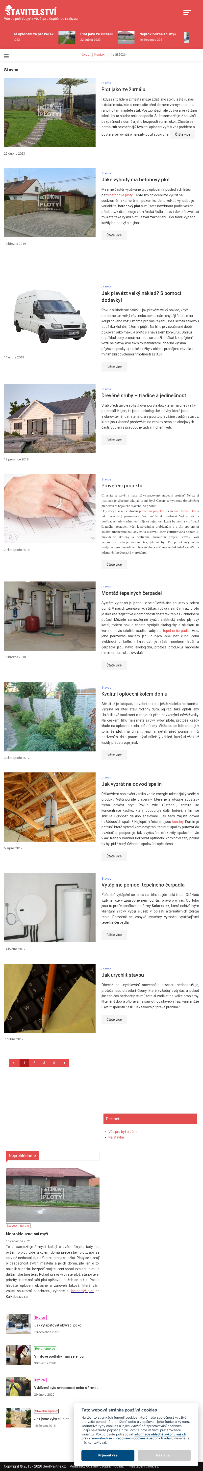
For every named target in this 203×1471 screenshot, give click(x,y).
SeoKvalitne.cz (54, 1466)
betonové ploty (120, 195)
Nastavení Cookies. (144, 1466)
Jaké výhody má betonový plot (136, 180)
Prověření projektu (122, 486)
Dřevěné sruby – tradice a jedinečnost (144, 395)
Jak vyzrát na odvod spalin (132, 784)
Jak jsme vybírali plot (51, 1419)
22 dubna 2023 (84, 39)
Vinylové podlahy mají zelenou (59, 1356)
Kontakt (99, 54)
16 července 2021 (145, 39)
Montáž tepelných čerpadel (132, 593)
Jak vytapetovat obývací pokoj (58, 1325)
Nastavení (164, 1455)
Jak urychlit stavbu (123, 975)
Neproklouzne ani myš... (153, 34)
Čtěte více (182, 134)
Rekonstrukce (23, 232)
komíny (177, 822)
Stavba (106, 83)
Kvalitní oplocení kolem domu (134, 694)
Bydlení (23, 207)
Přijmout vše (108, 1455)
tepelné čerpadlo (176, 631)
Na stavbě (116, 1137)
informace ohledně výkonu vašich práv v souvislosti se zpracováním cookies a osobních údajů (133, 1436)
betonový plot (82, 1291)
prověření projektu (152, 511)
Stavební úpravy (22, 182)
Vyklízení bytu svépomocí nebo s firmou (66, 1388)
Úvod (86, 54)
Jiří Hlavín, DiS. (185, 511)
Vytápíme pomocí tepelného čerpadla (143, 885)
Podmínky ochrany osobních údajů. (97, 1466)
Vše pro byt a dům (122, 1132)
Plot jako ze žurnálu (90, 34)
